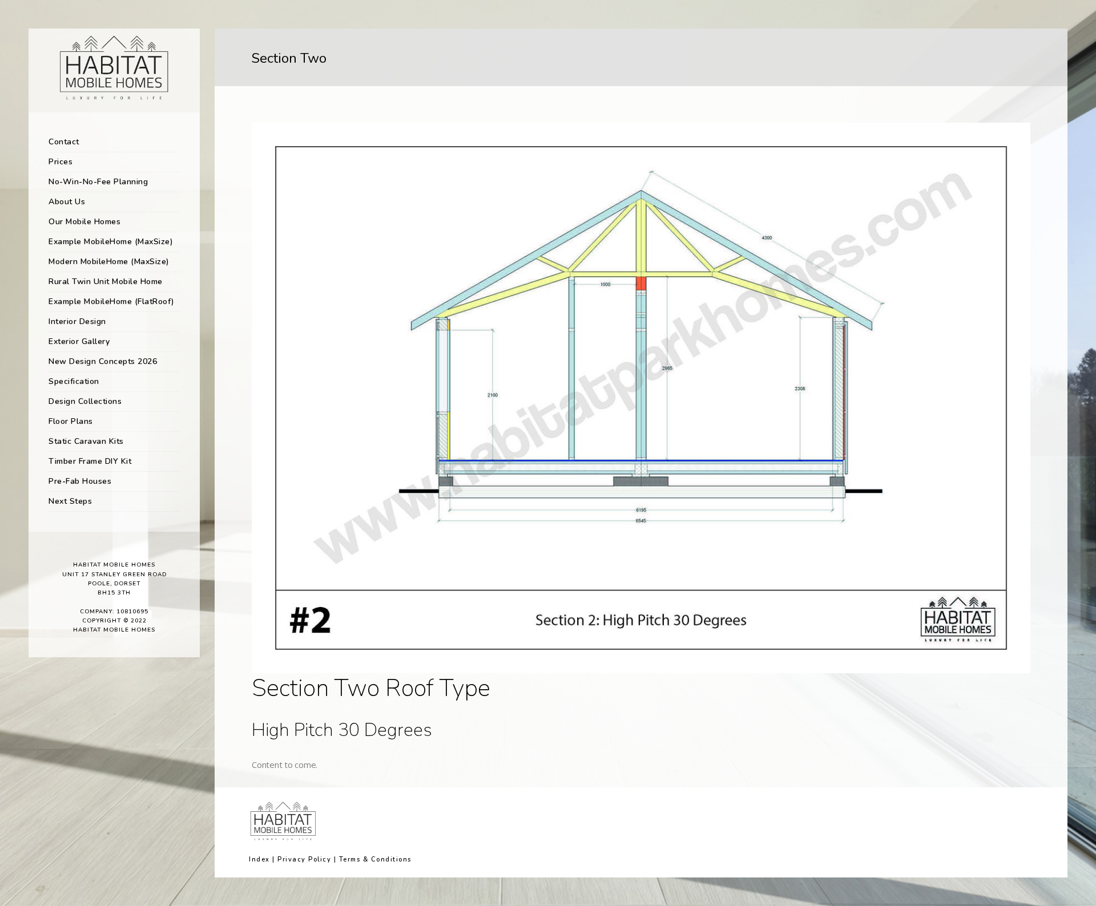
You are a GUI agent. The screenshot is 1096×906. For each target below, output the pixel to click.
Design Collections (85, 401)
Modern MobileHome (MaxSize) (109, 261)
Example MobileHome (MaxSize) (111, 241)
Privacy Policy (304, 859)
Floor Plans (71, 421)
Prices (60, 161)
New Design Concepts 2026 (103, 361)
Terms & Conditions (375, 859)
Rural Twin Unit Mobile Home (106, 281)
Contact (64, 141)
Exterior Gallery (79, 341)
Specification (74, 381)
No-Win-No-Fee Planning (98, 181)
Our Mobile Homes (84, 221)
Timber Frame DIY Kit (90, 461)
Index (259, 859)
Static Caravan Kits (86, 441)
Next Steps (70, 501)
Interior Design (77, 321)
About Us (67, 201)
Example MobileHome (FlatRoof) (112, 301)
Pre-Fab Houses (80, 481)
